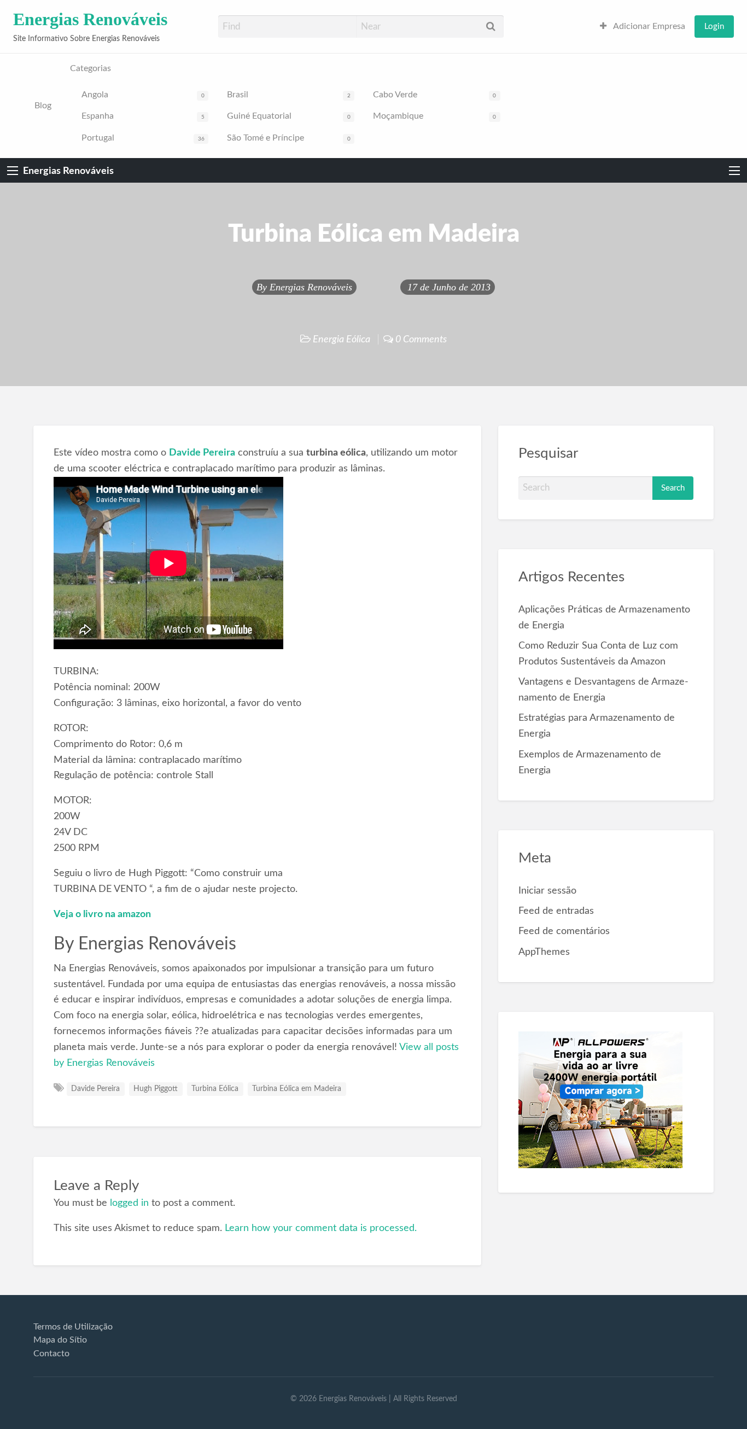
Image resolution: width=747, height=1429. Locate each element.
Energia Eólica (341, 339)
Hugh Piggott (155, 1089)
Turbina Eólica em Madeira (296, 1089)
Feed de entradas (556, 911)
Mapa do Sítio (60, 1339)
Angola (143, 95)
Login (714, 26)
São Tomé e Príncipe (288, 138)
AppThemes (544, 952)
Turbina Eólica (214, 1089)
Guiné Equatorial (288, 116)
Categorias (90, 69)
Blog (42, 106)
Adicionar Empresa (648, 26)
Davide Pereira (95, 1089)
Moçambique (434, 116)
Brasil (288, 95)
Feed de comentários (564, 931)
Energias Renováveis (90, 19)
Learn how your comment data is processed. (321, 1228)
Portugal (143, 138)
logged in (129, 1203)
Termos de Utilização (73, 1326)
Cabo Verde (434, 95)
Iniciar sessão (547, 890)
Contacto (51, 1353)
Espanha (143, 116)
